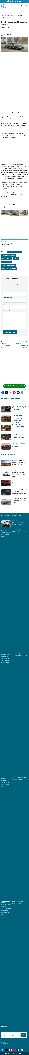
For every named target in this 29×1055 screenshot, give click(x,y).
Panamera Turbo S (6, 258)
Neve (6, 1053)
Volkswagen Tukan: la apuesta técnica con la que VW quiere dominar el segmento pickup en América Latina (19, 464)
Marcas (7, 15)
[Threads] (18, 392)
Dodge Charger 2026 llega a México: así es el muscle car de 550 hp (19, 408)
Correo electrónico (8, 297)
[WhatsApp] (22, 392)
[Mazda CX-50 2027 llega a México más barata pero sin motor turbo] (6, 446)
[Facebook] (2, 392)
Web (4, 304)
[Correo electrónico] (10, 392)
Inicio (2, 15)
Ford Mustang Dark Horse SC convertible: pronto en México (19, 500)
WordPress (22, 1053)
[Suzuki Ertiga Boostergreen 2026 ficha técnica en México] (6, 714)
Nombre (5, 291)
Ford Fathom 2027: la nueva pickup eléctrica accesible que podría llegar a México (19, 491)
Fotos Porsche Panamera (8, 255)
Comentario (6, 311)
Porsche (12, 15)
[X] (6, 392)
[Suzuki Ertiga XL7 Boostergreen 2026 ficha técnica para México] (6, 523)
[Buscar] (26, 6)
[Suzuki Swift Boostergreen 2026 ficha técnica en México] (6, 838)
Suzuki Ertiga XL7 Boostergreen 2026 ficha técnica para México (18, 522)
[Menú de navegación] (22, 6)
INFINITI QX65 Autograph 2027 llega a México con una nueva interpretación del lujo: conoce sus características (18, 419)
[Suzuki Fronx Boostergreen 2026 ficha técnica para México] (6, 590)
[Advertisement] (14, 70)
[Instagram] (14, 392)
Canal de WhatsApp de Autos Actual (14, 385)
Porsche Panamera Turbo (8, 265)
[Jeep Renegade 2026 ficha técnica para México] (6, 962)
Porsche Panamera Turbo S (9, 268)
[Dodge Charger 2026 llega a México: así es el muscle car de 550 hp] (6, 409)
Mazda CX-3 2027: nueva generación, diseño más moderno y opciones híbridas (19, 482)
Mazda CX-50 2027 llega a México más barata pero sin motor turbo (19, 445)
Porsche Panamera (7, 262)
